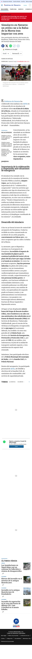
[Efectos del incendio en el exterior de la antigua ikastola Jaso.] (27, 579)
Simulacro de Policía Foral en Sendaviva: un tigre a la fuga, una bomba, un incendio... (6, 152)
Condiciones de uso (24, 635)
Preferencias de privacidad (7, 641)
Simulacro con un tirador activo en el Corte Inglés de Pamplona (6, 137)
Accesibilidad (18, 638)
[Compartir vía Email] (18, 46)
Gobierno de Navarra (12, 101)
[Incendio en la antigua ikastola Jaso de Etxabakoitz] (27, 591)
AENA (25, 104)
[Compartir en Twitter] (6, 46)
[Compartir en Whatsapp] (10, 46)
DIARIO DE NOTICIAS (7, 58)
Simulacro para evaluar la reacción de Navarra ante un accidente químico (6, 144)
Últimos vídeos (9, 560)
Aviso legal (3, 635)
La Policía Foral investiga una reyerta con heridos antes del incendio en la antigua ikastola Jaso (14, 18)
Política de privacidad (13, 635)
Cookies (3, 638)
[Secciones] (2, 5)
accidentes (12, 381)
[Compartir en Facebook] (2, 46)
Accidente (20, 381)
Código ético (10, 638)
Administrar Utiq (27, 638)
